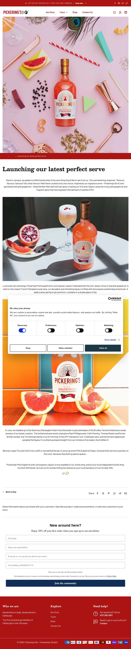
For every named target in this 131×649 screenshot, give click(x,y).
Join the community (65, 583)
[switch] (51, 330)
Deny (28, 348)
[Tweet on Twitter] (103, 493)
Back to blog (11, 492)
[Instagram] (119, 3)
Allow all (103, 348)
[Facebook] (115, 3)
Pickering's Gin (31, 642)
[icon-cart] (125, 12)
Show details (110, 340)
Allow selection (65, 348)
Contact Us (87, 12)
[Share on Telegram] (120, 493)
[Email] (123, 3)
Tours (62, 12)
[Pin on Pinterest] (109, 493)
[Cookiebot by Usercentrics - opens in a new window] (110, 299)
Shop (75, 12)
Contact (103, 623)
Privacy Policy (111, 576)
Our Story (50, 12)
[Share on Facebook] (97, 493)
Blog (12, 156)
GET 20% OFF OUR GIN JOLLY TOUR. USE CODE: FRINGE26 (50, 3)
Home (5, 156)
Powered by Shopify (49, 642)
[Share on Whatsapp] (114, 493)
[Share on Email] (125, 493)
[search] (114, 12)
